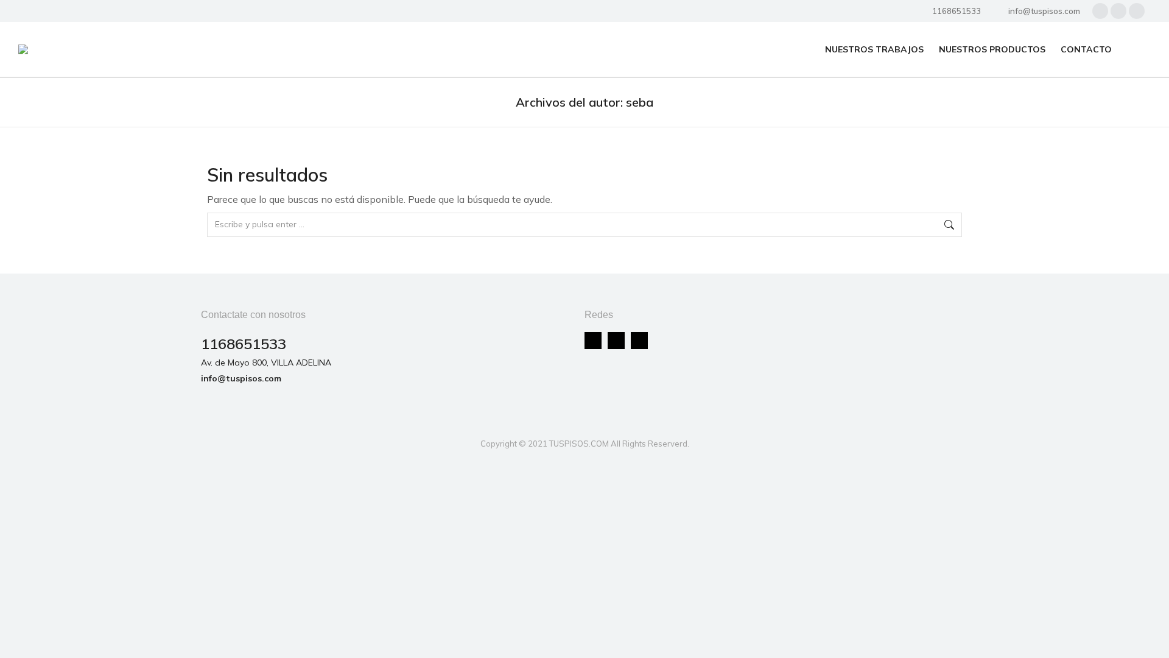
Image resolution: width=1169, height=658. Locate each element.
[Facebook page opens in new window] (1100, 11)
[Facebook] (593, 340)
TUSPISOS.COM (579, 443)
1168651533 (956, 11)
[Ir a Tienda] (1151, 640)
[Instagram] (616, 340)
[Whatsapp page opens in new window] (1137, 11)
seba (639, 102)
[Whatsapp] (639, 340)
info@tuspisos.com (1044, 11)
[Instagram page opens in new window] (1118, 11)
